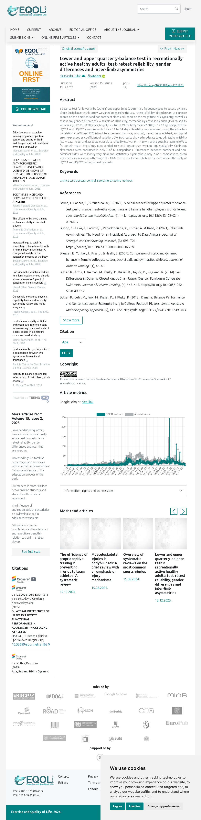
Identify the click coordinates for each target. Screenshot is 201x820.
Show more (71, 320)
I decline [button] (134, 806)
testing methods (122, 180)
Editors (63, 783)
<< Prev (166, 49)
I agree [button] (117, 806)
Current (34, 30)
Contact (94, 37)
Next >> (179, 49)
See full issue (31, 552)
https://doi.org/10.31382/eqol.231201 (160, 85)
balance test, (67, 180)
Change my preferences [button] (163, 806)
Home (14, 30)
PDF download (33, 109)
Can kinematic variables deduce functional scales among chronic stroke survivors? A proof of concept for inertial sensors (31, 277)
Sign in (188, 9)
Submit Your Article (180, 33)
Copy (66, 353)
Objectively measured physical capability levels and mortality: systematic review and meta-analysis (30, 302)
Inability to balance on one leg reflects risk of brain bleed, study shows (31, 377)
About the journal (120, 30)
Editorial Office (82, 30)
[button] (173, 511)
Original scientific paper (78, 49)
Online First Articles (59, 37)
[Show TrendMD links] (47, 401)
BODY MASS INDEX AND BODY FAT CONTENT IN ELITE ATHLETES (31, 198)
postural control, (86, 180)
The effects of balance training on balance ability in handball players (30, 222)
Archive (55, 30)
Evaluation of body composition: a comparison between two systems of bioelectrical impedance (31, 354)
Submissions (20, 37)
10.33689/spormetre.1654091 (33, 644)
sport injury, (104, 180)
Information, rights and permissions (88, 491)
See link (87, 402)
